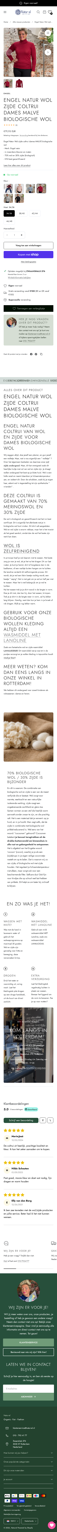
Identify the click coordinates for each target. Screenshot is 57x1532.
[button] (5, 12)
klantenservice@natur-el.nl (39, 333)
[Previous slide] (9, 52)
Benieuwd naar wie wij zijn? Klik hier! (29, 1352)
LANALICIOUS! (11, 650)
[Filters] (43, 1120)
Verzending (24, 135)
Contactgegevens (30, 1510)
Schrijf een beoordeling (21, 1120)
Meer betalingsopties (28, 261)
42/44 (35, 213)
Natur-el (14, 1528)
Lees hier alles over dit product (17, 165)
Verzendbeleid (40, 1506)
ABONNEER (26, 1396)
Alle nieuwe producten (21, 22)
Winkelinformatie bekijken (19, 277)
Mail (5, 1261)
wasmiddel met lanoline (22, 638)
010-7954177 (23, 1261)
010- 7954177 (29, 340)
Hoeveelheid (9, 228)
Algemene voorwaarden (12, 1510)
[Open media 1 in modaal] (48, 33)
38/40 (22, 213)
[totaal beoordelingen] (28, 125)
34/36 (9, 213)
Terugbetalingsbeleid (24, 1506)
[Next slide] (48, 52)
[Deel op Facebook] (31, 354)
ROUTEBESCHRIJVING (36, 1068)
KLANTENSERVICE (28, 1342)
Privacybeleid (8, 1506)
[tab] (8, 83)
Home (6, 22)
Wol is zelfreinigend (22, 548)
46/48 (9, 221)
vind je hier (9, 657)
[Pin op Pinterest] (36, 354)
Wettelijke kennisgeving (12, 1514)
